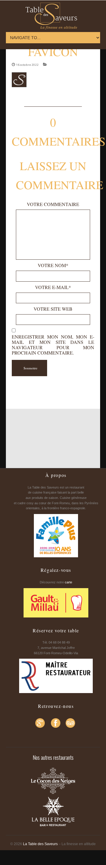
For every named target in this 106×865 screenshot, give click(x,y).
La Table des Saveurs (40, 844)
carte (68, 582)
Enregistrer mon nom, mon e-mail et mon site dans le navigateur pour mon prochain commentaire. (53, 344)
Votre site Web (53, 309)
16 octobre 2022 (27, 64)
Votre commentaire (53, 204)
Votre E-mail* (53, 287)
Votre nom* (53, 265)
